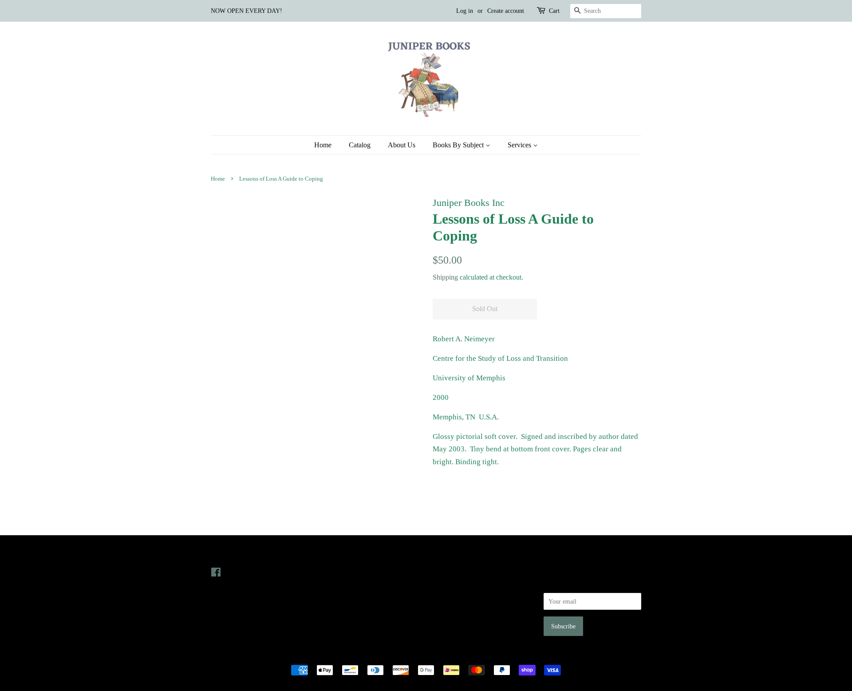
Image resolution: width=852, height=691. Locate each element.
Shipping (445, 277)
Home (322, 145)
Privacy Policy (451, 584)
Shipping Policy (453, 621)
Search (441, 572)
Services (520, 145)
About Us (401, 145)
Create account (505, 11)
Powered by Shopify (475, 655)
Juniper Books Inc (423, 655)
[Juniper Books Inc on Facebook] (216, 573)
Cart (554, 11)
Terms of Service (454, 609)
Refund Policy (451, 596)
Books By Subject (459, 145)
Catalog (360, 145)
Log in (464, 11)
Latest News (340, 554)
